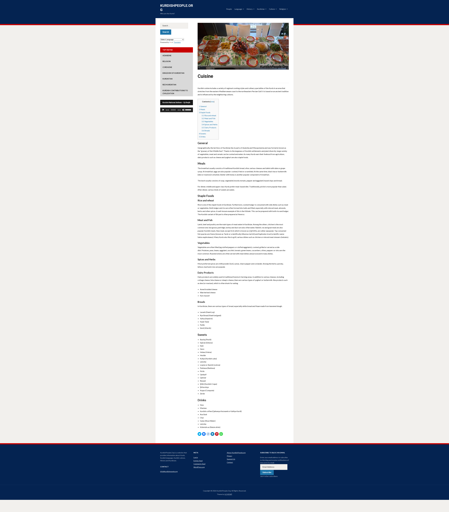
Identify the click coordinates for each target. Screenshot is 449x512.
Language (238, 9)
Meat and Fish (208, 118)
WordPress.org (199, 467)
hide (212, 102)
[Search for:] (176, 26)
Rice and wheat (209, 115)
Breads (206, 131)
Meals (202, 109)
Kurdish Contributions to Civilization (175, 91)
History (250, 9)
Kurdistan (261, 9)
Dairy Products (209, 127)
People (229, 9)
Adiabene (167, 55)
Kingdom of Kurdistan (173, 73)
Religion (282, 9)
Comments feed (199, 464)
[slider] (188, 110)
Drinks (202, 137)
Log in (196, 457)
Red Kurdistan (169, 85)
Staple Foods (204, 112)
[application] (176, 110)
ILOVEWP (228, 494)
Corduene (167, 67)
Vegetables (207, 121)
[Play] (163, 110)
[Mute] (183, 110)
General (202, 106)
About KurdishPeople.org (236, 453)
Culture (272, 9)
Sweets (202, 134)
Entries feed (198, 461)
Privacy (229, 456)
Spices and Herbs (209, 124)
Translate (177, 42)
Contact (230, 462)
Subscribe (267, 472)
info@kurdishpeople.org (169, 471)
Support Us (231, 459)
